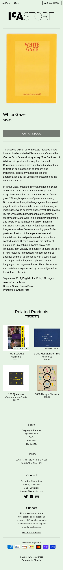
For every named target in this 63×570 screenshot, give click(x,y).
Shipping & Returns (31, 430)
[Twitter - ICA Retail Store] (26, 497)
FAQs (31, 437)
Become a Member (31, 532)
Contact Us (31, 444)
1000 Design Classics (47, 394)
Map (26, 488)
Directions (34, 488)
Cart (53, 3)
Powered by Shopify (31, 560)
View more (31, 317)
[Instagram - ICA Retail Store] (37, 497)
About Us (31, 440)
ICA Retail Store (35, 557)
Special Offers (31, 433)
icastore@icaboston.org (31, 491)
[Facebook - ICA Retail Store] (31, 497)
